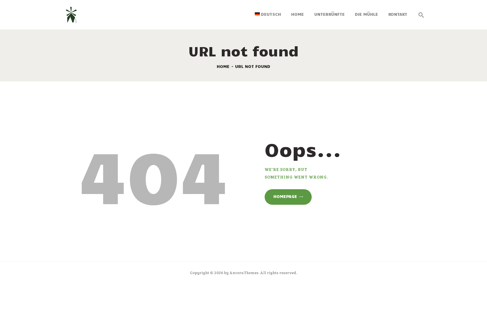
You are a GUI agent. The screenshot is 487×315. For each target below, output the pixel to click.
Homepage (285, 196)
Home (223, 66)
